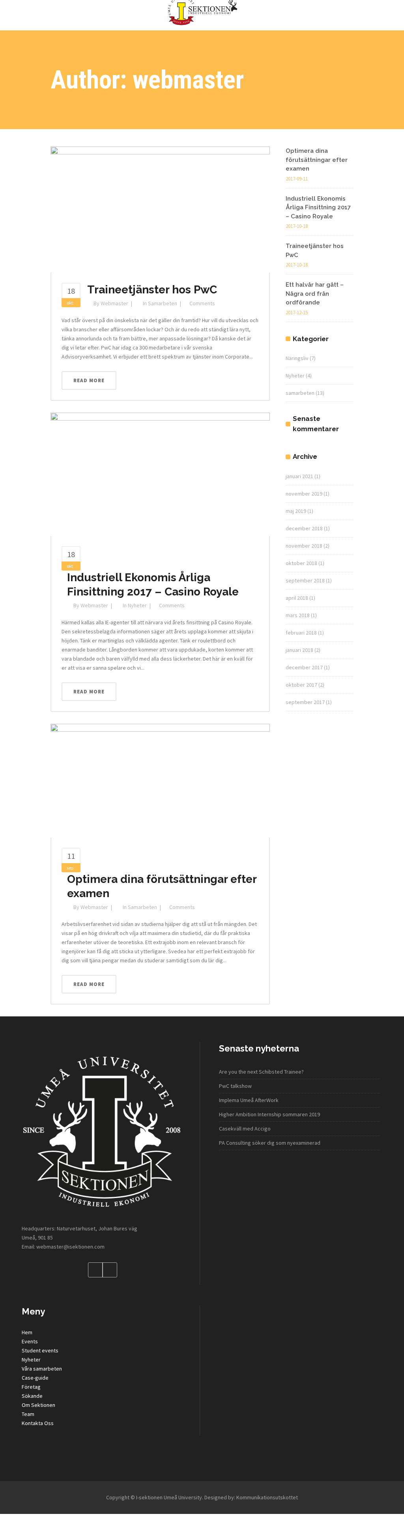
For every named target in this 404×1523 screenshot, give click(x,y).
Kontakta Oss (38, 1423)
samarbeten (162, 303)
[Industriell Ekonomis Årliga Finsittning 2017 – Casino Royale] (160, 473)
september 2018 (305, 580)
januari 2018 (299, 650)
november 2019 (304, 493)
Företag (31, 1386)
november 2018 (304, 545)
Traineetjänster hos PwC (152, 289)
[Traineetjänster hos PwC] (160, 208)
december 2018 (304, 528)
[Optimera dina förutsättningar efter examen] (160, 780)
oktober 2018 (301, 563)
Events (30, 1341)
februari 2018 (301, 632)
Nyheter (137, 605)
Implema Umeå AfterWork (249, 1100)
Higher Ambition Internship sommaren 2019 (269, 1114)
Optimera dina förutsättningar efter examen (317, 159)
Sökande (32, 1395)
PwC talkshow (235, 1085)
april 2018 (297, 597)
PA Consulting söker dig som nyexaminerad (269, 1142)
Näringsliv (297, 358)
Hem (27, 1332)
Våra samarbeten (42, 1368)
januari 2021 (299, 476)
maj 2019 (296, 511)
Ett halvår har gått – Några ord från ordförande (315, 293)
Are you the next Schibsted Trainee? (261, 1071)
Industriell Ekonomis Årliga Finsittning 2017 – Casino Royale (318, 207)
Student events (40, 1350)
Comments (202, 303)
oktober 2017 (301, 684)
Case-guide (35, 1377)
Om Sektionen (38, 1404)
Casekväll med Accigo (245, 1128)
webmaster (114, 303)
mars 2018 (298, 615)
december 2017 (304, 667)
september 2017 (305, 702)
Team (28, 1414)
